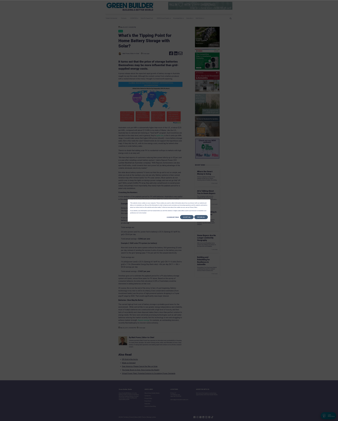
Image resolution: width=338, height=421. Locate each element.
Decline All (201, 217)
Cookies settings (173, 217)
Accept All (187, 217)
